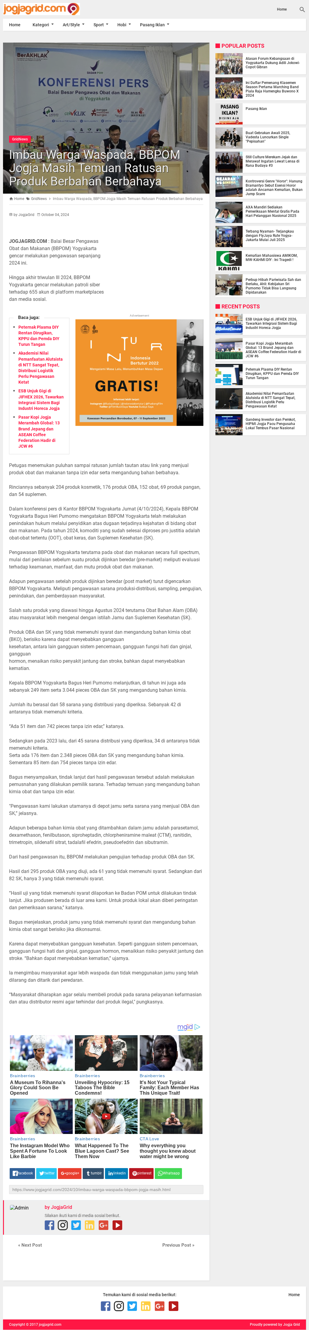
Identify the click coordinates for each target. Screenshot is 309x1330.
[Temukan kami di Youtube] (117, 1225)
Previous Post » (178, 1245)
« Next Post (30, 1245)
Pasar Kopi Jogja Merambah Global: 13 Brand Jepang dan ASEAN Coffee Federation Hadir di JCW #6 (273, 349)
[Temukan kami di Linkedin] (89, 1225)
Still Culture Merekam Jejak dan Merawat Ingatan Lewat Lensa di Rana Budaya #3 (272, 161)
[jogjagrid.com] (48, 9)
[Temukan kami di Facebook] (49, 1225)
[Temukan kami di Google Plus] (103, 1225)
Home (282, 9)
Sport (99, 24)
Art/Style (71, 24)
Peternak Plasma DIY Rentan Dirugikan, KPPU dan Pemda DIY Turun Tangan (272, 373)
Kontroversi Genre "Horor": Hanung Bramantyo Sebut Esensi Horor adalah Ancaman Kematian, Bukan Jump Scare (274, 187)
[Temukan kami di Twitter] (76, 1225)
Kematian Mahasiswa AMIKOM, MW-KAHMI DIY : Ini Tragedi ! (272, 257)
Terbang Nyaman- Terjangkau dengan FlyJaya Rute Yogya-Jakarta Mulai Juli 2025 (270, 235)
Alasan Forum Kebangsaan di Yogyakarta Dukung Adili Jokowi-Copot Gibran (273, 62)
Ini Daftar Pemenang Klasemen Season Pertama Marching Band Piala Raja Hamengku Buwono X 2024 (272, 89)
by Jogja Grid (289, 1324)
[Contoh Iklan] (139, 424)
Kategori (41, 24)
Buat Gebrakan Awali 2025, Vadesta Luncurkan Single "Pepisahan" (268, 137)
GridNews (20, 139)
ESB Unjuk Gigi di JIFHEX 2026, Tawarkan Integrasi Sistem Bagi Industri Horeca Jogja (271, 323)
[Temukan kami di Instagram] (63, 1225)
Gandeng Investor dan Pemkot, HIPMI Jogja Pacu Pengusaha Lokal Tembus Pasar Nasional (271, 423)
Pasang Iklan (152, 24)
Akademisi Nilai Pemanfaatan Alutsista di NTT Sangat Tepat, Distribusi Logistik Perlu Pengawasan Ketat (270, 399)
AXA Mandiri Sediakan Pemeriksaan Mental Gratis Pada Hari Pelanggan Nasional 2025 (272, 211)
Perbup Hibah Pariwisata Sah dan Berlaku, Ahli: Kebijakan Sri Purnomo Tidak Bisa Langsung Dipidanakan (273, 286)
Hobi (121, 24)
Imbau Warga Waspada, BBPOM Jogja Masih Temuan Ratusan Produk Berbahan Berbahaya (94, 168)
